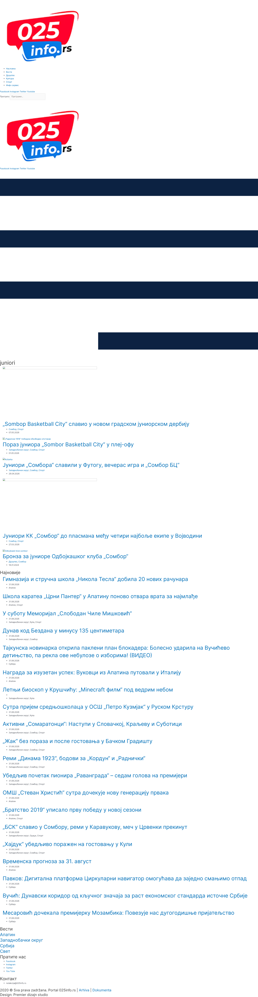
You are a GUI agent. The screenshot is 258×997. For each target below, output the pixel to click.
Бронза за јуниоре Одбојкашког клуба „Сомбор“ (65, 556)
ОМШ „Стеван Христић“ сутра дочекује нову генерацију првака (86, 792)
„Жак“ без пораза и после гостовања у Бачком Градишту (77, 741)
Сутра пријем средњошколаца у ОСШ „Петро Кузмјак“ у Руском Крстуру (98, 706)
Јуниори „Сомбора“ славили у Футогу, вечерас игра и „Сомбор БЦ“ (91, 465)
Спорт (21, 429)
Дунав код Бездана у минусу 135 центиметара (63, 630)
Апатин (7, 934)
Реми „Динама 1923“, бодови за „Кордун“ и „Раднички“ (74, 758)
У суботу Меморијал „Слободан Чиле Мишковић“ (67, 613)
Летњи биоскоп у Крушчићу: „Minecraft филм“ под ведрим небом (88, 689)
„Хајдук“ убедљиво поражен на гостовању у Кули (67, 844)
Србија (7, 945)
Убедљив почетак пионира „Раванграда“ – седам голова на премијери (95, 775)
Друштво (13, 561)
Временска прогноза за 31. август (47, 861)
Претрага (4, 96)
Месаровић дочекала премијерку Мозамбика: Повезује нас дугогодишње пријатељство (118, 912)
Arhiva (84, 990)
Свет (5, 951)
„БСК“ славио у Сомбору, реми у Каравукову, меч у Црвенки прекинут (95, 827)
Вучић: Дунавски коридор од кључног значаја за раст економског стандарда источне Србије (125, 895)
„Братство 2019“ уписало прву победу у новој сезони (72, 809)
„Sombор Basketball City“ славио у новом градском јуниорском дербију (96, 424)
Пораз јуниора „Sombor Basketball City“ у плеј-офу (68, 444)
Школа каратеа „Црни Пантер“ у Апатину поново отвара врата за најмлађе (100, 596)
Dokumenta (101, 990)
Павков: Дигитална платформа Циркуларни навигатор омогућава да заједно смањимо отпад (125, 878)
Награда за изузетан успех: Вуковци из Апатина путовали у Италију (92, 672)
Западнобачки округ (19, 449)
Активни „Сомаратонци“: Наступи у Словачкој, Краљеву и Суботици (92, 724)
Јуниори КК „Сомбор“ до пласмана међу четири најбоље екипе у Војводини (102, 535)
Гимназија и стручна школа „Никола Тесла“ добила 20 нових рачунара (95, 579)
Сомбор (13, 429)
